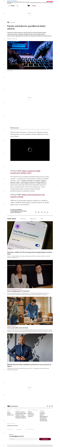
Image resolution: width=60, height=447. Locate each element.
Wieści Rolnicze (43, 419)
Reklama (30, 412)
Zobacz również (11, 218)
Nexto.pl (42, 414)
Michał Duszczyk (14, 127)
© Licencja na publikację (16, 209)
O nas (8, 412)
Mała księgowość (44, 416)
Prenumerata (31, 414)
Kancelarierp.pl (43, 417)
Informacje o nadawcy (20, 416)
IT (14, 22)
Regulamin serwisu (19, 414)
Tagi (41, 218)
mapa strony (10, 429)
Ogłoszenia (30, 413)
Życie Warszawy (43, 420)
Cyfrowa (11, 22)
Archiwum (30, 416)
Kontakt (9, 413)
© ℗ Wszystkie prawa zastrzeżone (18, 211)
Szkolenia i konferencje (12, 425)
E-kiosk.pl (42, 412)
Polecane (23, 218)
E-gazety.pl (42, 413)
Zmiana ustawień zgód (20, 413)
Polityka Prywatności (20, 412)
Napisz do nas (10, 414)
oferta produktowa (29, 429)
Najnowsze (33, 218)
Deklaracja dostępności (20, 417)
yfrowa (34, 5)
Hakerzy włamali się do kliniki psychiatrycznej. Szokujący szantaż (25, 172)
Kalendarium (19, 429)
